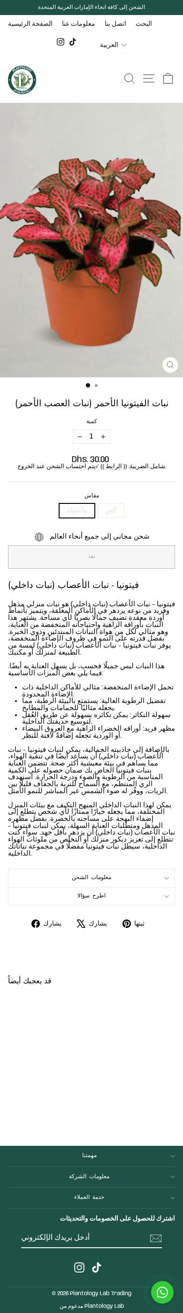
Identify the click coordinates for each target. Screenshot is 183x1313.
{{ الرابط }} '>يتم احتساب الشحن (86, 466)
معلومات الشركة (89, 1177)
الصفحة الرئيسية (30, 24)
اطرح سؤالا (91, 896)
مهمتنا (89, 1156)
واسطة (77, 510)
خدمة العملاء (89, 1197)
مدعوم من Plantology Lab (92, 1306)
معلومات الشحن (92, 877)
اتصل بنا (115, 24)
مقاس (91, 496)
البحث (144, 24)
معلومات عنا (78, 24)
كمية (91, 422)
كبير (111, 510)
